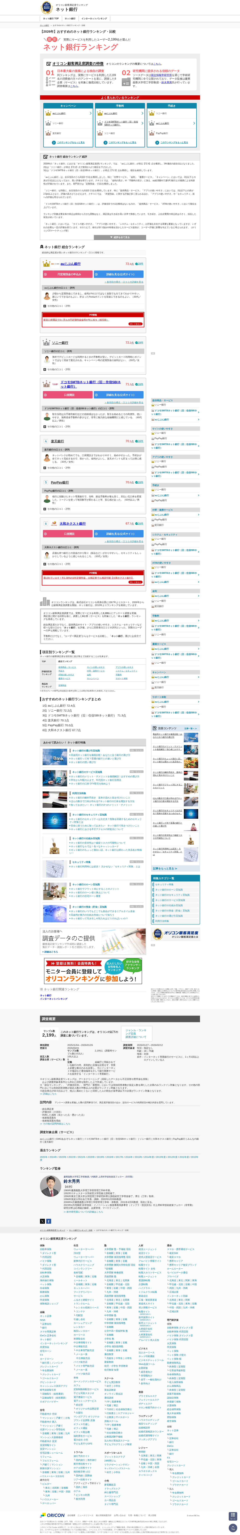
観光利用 (80, 1499)
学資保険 (44, 1300)
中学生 (119, 1358)
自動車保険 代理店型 (177, 1331)
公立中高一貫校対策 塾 (116, 1331)
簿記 (115, 1405)
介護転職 (143, 1284)
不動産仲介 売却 (48, 1414)
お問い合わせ (120, 1515)
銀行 (44, 1327)
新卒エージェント (148, 1324)
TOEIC (110, 1409)
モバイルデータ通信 (177, 1272)
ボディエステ (145, 1403)
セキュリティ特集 (81, 862)
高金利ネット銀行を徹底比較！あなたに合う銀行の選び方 (100, 755)
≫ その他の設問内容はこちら (55, 1123)
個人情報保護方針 (104, 1515)
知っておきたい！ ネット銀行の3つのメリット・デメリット (101, 805)
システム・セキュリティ (126, 671)
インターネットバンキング (53, 999)
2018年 (110, 1157)
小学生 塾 (109, 1338)
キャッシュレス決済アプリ (53, 1386)
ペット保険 (45, 1284)
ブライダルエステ (148, 1396)
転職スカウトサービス (150, 1272)
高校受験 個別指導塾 (115, 1296)
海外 (85, 1487)
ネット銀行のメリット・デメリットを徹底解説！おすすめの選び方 (105, 776)
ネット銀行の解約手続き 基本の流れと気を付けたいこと (100, 797)
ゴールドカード (50, 1378)
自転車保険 (45, 1272)
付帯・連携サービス (96, 671)
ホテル (77, 1491)
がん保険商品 (174, 1386)
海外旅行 (91, 1460)
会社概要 (71, 1515)
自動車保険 (45, 1249)
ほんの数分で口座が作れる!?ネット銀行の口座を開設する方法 (103, 801)
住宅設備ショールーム (51, 1452)
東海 (53, 1433)
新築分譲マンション (50, 1468)
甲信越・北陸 (122, 1284)
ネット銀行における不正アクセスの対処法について (97, 829)
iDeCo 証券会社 (48, 1335)
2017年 (119, 1157)
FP (108, 1401)
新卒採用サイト (147, 1318)
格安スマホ (175, 1257)
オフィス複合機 (82, 1432)
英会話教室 (110, 1390)
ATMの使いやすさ (66, 675)
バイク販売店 (80, 1362)
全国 (157, 1467)
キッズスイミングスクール (117, 1468)
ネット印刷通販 (147, 1356)
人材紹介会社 (145, 1329)
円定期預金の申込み (69, 274)
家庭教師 (108, 1362)
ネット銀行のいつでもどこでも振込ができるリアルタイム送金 (103, 911)
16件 (140, 523)
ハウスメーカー (50, 1499)
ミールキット (80, 1280)
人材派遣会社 (145, 1335)
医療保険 (44, 1292)
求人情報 (152, 1515)
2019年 (100, 1157)
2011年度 (184, 1157)
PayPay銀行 (60, 482)
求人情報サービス (148, 1307)
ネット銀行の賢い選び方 (83, 762)
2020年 (91, 1157)
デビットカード (48, 1382)
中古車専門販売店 (85, 1350)
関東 (159, 1455)
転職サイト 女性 (147, 1268)
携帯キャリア (176, 1261)
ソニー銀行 (60, 342)
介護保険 (171, 1405)
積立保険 (171, 1421)
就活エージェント (148, 1249)
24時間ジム (110, 1460)
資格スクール (111, 1421)
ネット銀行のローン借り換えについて (90, 892)
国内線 (79, 1475)
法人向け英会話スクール (116, 1440)
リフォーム (45, 1456)
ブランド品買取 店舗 (84, 1420)
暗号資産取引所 (48, 1390)
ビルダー (46, 1484)
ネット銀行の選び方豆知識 (86, 750)
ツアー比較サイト (83, 1479)
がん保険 (44, 1296)
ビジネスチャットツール (151, 1360)
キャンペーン (68, 105)
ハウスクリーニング (84, 1265)
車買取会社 (79, 1338)
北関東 (55, 1487)
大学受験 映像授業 (113, 1272)
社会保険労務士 (124, 1409)
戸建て (59, 1418)
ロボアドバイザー (49, 1401)
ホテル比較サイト (83, 1467)
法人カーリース (147, 1352)
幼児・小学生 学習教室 (116, 1366)
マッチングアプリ (148, 1439)
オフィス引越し (82, 1424)
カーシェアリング (83, 1323)
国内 (78, 1487)
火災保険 (44, 1276)
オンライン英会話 (113, 1393)
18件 (140, 263)
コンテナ (80, 1311)
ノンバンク (57, 1362)
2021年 (81, 1157)
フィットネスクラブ (114, 1456)
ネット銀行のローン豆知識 (86, 884)
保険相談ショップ (49, 1303)
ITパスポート (122, 1417)
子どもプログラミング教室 (118, 1444)
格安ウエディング (148, 1423)
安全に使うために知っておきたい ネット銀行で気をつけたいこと (105, 825)
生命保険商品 (174, 1374)
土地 (67, 1418)
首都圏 (45, 1433)
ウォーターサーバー (84, 1249)
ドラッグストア (112, 1488)
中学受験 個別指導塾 (115, 1323)
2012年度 (172, 1157)
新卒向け (145, 1383)
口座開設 (69, 395)
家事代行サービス (83, 1261)
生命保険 (44, 1288)
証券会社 (46, 1324)
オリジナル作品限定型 (87, 1408)
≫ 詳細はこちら (48, 1093)
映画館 (142, 1451)
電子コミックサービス (85, 1401)
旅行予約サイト (82, 1456)
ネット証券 (45, 1316)
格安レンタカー (82, 1331)
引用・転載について (137, 1515)
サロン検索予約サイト (150, 1407)
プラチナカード (180, 1485)
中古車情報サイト (83, 1342)
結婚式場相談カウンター (151, 1431)
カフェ (77, 1385)
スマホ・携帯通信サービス (180, 1249)
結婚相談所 (144, 1427)
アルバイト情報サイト (150, 1261)
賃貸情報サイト (48, 1445)
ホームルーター (175, 1268)
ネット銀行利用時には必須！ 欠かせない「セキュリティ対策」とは (105, 866)
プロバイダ (172, 1276)
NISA (42, 1320)
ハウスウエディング (149, 1420)
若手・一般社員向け (151, 1379)
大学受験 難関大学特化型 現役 (119, 1265)
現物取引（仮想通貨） (53, 1393)
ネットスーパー (82, 1288)
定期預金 (62, 685)
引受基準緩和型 (177, 1370)
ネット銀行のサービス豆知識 (87, 772)
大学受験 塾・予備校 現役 (117, 1249)
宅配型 (79, 1315)
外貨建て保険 (174, 1401)
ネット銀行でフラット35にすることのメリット (95, 889)
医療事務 (116, 1401)
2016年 (129, 1157)
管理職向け (146, 1375)
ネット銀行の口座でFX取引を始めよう (90, 783)
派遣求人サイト (147, 1303)
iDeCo (170, 1446)
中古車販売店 (80, 1346)
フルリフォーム (50, 1460)
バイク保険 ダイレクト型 (180, 1335)
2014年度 (149, 1157)
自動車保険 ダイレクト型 (180, 1327)
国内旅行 (80, 1460)
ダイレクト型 (49, 1253)
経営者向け (146, 1372)
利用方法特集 (79, 793)
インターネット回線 (177, 1296)
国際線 (88, 1475)
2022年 (72, 1157)
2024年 (53, 1157)
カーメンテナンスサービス (87, 1381)
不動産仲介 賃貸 (48, 1441)
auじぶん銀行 (71, 264)
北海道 (110, 1280)
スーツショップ (112, 1496)
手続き (172, 105)
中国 (194, 1284)
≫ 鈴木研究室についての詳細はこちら (83, 1211)
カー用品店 (110, 1500)
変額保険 (171, 1417)
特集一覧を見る (136, 750)
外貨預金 (44, 1347)
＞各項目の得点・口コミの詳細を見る (123, 282)
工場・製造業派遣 (148, 1300)
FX (41, 1355)
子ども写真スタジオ (84, 1393)
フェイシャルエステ (149, 1399)
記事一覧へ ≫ (191, 728)
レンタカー (79, 1327)
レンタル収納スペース (87, 1307)
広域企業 (173, 1292)
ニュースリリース (85, 1515)
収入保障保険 (176, 1382)
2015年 (138, 1157)
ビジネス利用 (83, 1495)
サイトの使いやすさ (96, 667)
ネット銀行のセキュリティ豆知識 (89, 814)
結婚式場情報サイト (149, 1435)
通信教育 (108, 1354)
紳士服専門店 (111, 1492)
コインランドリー (83, 1268)
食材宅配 (78, 1272)
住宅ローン (45, 1351)
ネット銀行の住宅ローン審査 (86, 896)
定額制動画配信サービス (86, 1389)
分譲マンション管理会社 (52, 1429)
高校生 (110, 1358)
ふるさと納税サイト (84, 1300)
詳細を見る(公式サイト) (120, 274)
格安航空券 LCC (82, 1471)
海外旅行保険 (47, 1280)
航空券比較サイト (83, 1463)
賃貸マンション (48, 1449)
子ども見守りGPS (83, 1443)
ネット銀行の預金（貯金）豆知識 (89, 907)
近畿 (60, 1433)
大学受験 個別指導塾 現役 (117, 1257)
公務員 (110, 1417)
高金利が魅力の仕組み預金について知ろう (92, 915)
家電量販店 (110, 1484)
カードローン (47, 1359)
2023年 (62, 1157)
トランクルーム (82, 1303)
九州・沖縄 (112, 1292)
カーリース (79, 1335)
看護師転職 (144, 1280)
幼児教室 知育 (111, 1369)
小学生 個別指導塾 (113, 1346)
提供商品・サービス (67, 667)
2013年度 (161, 1157)
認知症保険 (172, 1397)
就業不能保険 (174, 1393)
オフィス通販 (80, 1428)
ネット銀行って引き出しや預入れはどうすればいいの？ (99, 918)
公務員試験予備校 (113, 1436)
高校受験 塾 (110, 1276)
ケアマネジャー (126, 1413)
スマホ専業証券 (48, 1331)
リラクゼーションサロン (116, 1464)
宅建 (109, 1405)
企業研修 (143, 1368)
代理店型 (46, 1257)
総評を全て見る (122, 237)
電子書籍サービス (83, 1397)
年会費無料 (48, 1370)
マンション (48, 1418)
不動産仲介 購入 (48, 1421)
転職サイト (144, 1265)
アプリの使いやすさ (124, 667)
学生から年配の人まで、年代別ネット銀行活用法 (96, 780)
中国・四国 (64, 1491)
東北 (47, 1487)
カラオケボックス (148, 1471)
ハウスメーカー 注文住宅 (52, 1476)
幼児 (109, 1386)
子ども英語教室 (112, 1382)
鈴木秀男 (166, 82)
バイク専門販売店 (85, 1366)
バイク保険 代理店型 (177, 1339)
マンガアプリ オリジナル (86, 1416)
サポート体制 (122, 678)
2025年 (44, 1157)
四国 (171, 1288)
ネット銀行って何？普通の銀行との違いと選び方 (96, 758)
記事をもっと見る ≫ (165, 868)
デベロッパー (49, 1503)
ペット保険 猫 (174, 1359)
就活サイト (144, 1253)
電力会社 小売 (81, 1439)
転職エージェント (148, 1276)
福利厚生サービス (83, 1436)
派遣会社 (143, 1296)
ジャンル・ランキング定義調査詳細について (136, 1034)
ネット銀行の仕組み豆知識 (86, 838)
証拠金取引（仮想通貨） (54, 1397)
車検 (76, 1377)
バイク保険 (45, 1261)
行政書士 (111, 1413)
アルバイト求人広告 (149, 1340)
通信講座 (108, 1397)
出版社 (79, 1412)
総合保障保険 (174, 1409)
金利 (89, 675)
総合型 (79, 1404)
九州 (67, 1433)
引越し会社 (79, 1319)
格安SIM (173, 1253)
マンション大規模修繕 (51, 1437)
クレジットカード (49, 1366)
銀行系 (45, 1362)
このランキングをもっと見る (71, 142)
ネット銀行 (45, 995)
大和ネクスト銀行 (73, 523)
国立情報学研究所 (161, 75)
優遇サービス (64, 678)
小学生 (128, 1358)
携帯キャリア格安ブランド (183, 1265)
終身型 (172, 1366)
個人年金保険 (174, 1413)
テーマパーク (145, 1475)
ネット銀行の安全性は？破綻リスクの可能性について (98, 842)
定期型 (181, 1366)
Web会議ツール (147, 1364)
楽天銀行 (57, 441)
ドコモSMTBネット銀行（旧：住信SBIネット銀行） (174, 412)
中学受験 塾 (110, 1315)
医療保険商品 (174, 1362)
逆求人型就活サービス (150, 1257)
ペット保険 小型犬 (176, 1355)
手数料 (120, 105)
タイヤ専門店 (111, 1504)
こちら (157, 63)
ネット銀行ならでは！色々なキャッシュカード (95, 846)
